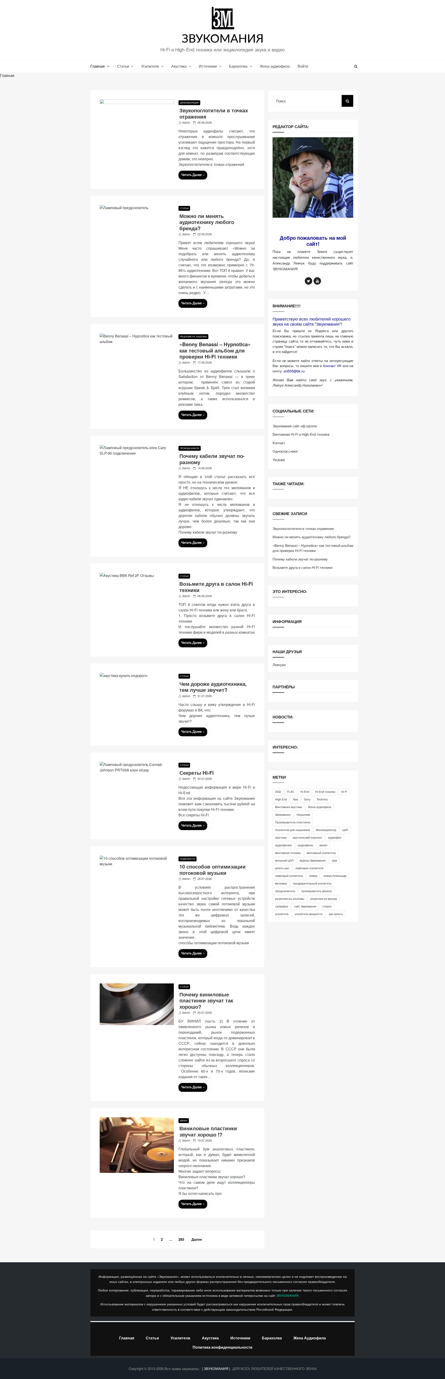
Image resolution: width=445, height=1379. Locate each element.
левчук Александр (334, 876)
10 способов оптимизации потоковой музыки (212, 869)
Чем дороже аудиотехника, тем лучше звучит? (213, 686)
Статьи (123, 66)
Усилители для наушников (292, 830)
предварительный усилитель (312, 883)
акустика (280, 837)
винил (323, 845)
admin (186, 122)
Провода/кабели (189, 448)
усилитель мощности (309, 914)
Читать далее (191, 175)
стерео (327, 906)
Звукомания (283, 814)
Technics (322, 799)
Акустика (179, 66)
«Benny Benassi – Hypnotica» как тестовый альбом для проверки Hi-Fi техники (215, 350)
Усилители (150, 66)
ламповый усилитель (289, 876)
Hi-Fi (344, 791)
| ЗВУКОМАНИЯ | (216, 1368)
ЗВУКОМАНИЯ (223, 39)
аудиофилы (305, 845)
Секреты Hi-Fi (196, 772)
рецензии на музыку (323, 898)
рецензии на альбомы (289, 898)
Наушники (303, 814)
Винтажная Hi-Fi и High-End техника (301, 434)
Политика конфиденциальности (222, 1347)
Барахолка (238, 66)
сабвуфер (281, 906)
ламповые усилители (309, 868)
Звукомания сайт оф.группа (295, 425)
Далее (196, 1239)
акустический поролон (307, 837)
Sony (307, 799)
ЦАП (345, 830)
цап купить (336, 914)
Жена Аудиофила (309, 1338)
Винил (183, 1120)
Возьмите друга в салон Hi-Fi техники (216, 586)
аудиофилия (283, 845)
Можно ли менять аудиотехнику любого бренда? (206, 222)
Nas (295, 799)
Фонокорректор (326, 830)
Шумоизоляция (189, 102)
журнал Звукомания (313, 860)
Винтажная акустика (288, 807)
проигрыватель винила (316, 891)
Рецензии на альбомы (193, 336)
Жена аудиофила (275, 66)
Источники (208, 66)
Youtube (279, 459)
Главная (97, 66)
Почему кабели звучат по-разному (212, 459)
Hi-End (304, 791)
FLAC (290, 791)
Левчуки (279, 664)
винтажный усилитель (321, 853)
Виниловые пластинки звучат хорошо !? (208, 1131)
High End (281, 799)
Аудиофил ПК (187, 858)
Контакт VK (332, 365)
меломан (281, 883)
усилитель (282, 914)
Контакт (279, 442)
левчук (313, 876)
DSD (278, 791)
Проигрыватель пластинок (292, 822)
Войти (303, 66)
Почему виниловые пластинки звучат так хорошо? (206, 1000)
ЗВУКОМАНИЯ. (287, 1295)
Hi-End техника (325, 791)
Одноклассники (285, 451)
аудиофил (334, 837)
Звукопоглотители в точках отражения (213, 113)
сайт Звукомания (305, 906)
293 (181, 1239)
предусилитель (285, 891)
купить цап (282, 868)
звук (334, 860)
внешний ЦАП (284, 860)
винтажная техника (288, 853)
